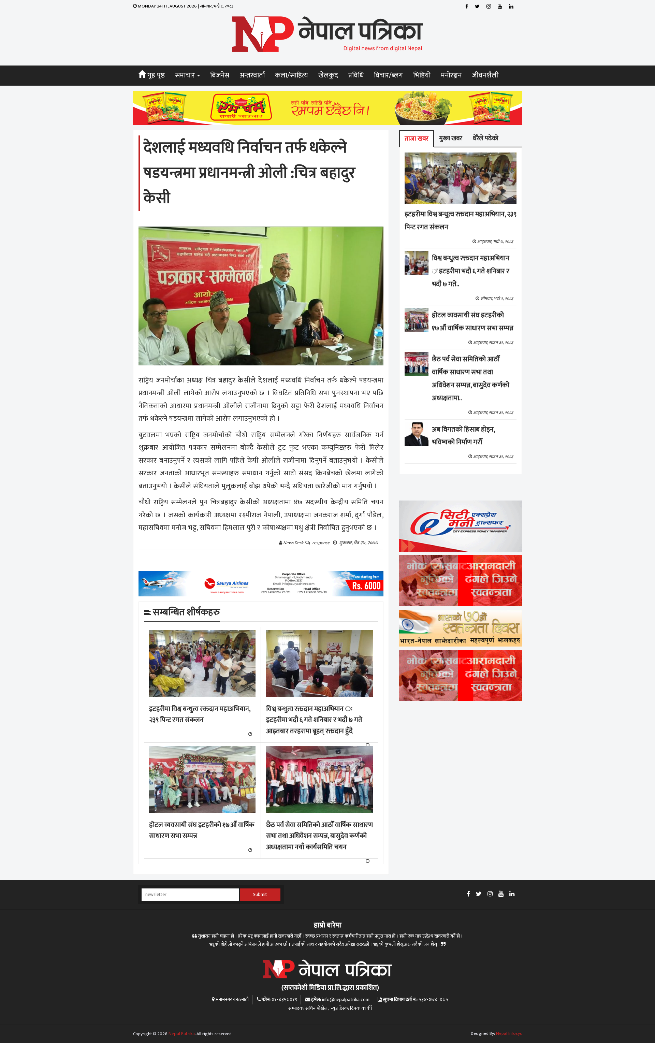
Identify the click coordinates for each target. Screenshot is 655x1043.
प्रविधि (356, 75)
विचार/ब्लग (388, 75)
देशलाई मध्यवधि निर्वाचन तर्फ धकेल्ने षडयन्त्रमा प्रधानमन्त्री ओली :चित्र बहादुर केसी (249, 173)
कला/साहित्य (291, 75)
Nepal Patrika (182, 1034)
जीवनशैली (485, 75)
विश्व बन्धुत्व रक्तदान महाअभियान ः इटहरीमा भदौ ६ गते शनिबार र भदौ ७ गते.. (470, 271)
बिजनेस (219, 75)
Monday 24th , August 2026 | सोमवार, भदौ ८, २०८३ (185, 6)
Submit (260, 894)
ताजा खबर (416, 138)
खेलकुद (328, 75)
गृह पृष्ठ (155, 75)
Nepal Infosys (509, 1033)
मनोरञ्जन (451, 75)
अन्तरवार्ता (252, 75)
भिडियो (422, 75)
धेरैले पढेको (485, 138)
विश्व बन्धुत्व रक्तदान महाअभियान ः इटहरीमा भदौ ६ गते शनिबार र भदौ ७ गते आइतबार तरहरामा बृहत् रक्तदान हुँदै (314, 720)
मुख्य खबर (450, 138)
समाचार (185, 75)
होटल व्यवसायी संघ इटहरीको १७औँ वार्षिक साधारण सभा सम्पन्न (201, 830)
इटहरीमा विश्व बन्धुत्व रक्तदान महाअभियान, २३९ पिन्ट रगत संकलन (199, 714)
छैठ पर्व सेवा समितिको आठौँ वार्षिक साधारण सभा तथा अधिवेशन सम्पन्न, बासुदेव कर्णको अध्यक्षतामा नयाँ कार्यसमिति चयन (319, 836)
